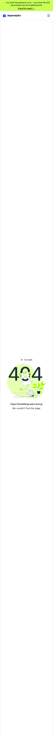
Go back (28, 360)
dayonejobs (14, 15)
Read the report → (26, 8)
